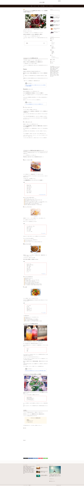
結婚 (52, 53)
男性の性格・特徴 (54, 69)
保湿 (29, 466)
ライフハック (56, 74)
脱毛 (58, 75)
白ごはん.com (36, 253)
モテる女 (51, 68)
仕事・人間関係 (53, 59)
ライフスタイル (53, 61)
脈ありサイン (54, 68)
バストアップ (53, 42)
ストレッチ (55, 73)
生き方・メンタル (52, 74)
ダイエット (52, 45)
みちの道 (42, 2)
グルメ (51, 75)
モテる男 (58, 67)
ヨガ (24, 471)
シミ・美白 (54, 75)
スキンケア (53, 43)
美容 (51, 40)
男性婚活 (54, 67)
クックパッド (36, 172)
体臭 (33, 472)
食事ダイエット (53, 47)
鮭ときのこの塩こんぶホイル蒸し (42, 194)
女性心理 (51, 69)
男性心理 (57, 68)
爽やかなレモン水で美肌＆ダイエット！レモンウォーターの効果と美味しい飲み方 (35, 370)
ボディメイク (53, 56)
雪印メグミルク (36, 216)
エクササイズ (52, 73)
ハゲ (24, 473)
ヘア (52, 41)
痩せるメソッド (53, 48)
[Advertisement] (35, 51)
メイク (56, 75)
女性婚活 (51, 67)
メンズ (52, 55)
